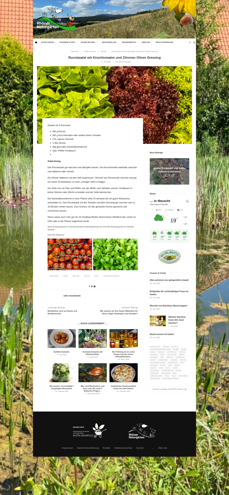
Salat (96, 276)
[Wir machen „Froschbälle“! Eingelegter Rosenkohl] (62, 372)
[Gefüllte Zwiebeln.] (62, 338)
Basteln (175, 346)
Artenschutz (155, 346)
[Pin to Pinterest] (92, 286)
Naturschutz (173, 362)
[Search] (189, 42)
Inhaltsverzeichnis (164, 42)
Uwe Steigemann (72, 296)
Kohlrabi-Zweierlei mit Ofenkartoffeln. (92, 353)
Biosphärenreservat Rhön (160, 349)
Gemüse (182, 352)
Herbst (181, 354)
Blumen (176, 349)
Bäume (183, 349)
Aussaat (166, 346)
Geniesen (153, 354)
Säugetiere (165, 373)
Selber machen (90, 51)
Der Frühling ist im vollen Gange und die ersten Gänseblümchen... (123, 354)
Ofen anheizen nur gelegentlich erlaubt (169, 280)
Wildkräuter (155, 378)
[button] (152, 171)
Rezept (103, 51)
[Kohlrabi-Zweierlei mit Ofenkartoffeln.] (92, 338)
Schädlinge (154, 370)
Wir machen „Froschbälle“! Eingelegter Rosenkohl (62, 387)
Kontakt (106, 448)
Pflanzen (153, 365)
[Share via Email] (94, 286)
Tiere (175, 373)
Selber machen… (88, 42)
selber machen (167, 370)
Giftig (162, 354)
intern (152, 448)
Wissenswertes (129, 42)
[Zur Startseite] (36, 42)
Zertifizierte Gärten (171, 378)
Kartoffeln (180, 357)
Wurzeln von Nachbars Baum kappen (168, 306)
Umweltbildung (156, 376)
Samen (175, 368)
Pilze (170, 365)
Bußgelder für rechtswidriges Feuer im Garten (169, 292)
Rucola (87, 276)
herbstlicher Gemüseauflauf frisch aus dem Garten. (123, 387)
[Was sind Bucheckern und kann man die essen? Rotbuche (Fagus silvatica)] (92, 372)
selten (178, 370)
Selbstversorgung (111, 276)
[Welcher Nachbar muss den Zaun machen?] (158, 321)
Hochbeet (154, 357)
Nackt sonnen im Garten (162, 334)
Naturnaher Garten (157, 362)
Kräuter (75, 276)
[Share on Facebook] (89, 286)
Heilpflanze (171, 354)
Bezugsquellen (109, 42)
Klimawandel (163, 360)
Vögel (167, 376)
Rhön (161, 368)
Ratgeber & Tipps (67, 42)
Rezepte (153, 368)
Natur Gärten (47, 42)
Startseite (74, 51)
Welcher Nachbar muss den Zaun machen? (177, 320)
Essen (65, 276)
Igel (162, 357)
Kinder (152, 360)
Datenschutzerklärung (88, 448)
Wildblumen (183, 376)
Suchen (140, 448)
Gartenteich (172, 352)
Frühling (161, 352)
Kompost (174, 360)
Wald (174, 376)
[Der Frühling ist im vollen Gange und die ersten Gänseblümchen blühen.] (123, 338)
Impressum (67, 448)
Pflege (163, 365)
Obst (182, 362)
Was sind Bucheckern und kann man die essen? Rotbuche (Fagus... (92, 388)
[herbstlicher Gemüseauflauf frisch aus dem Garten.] (123, 372)
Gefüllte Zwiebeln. (62, 352)
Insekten (169, 357)
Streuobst (154, 373)
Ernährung (54, 276)
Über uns (146, 42)
